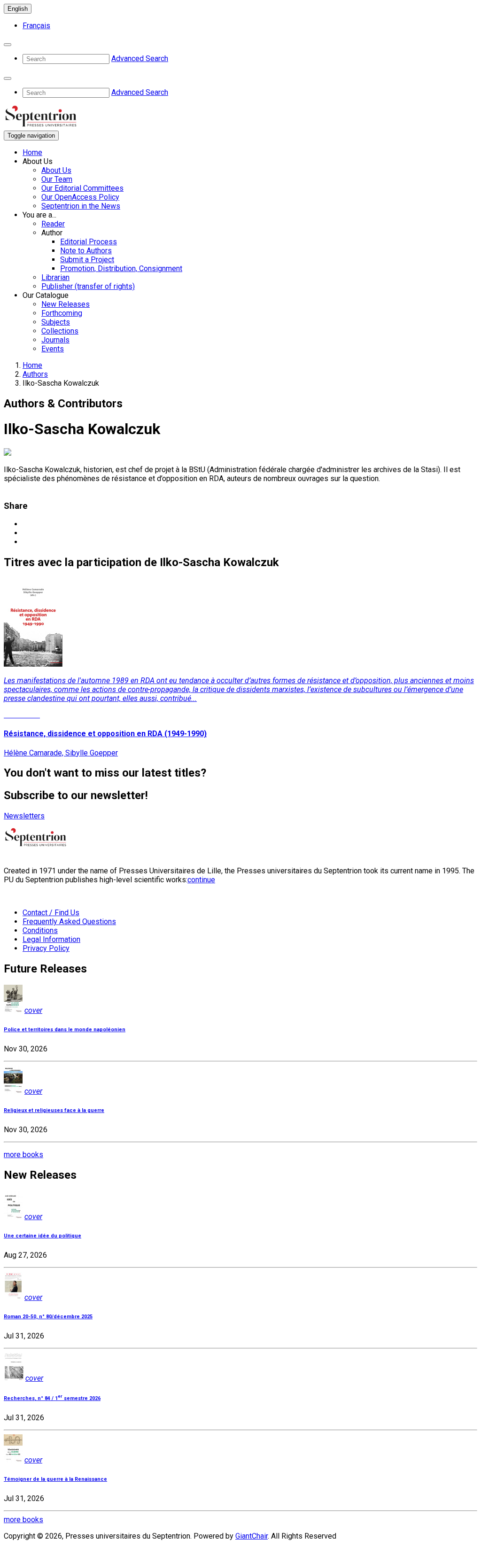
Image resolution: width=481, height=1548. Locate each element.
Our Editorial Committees (82, 188)
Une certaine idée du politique (42, 1236)
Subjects (55, 322)
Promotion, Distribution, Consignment (121, 268)
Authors (35, 374)
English (18, 8)
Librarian (55, 277)
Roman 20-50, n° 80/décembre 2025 (48, 1317)
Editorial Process (88, 241)
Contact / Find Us (51, 912)
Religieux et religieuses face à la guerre (54, 1110)
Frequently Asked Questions (69, 921)
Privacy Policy (46, 948)
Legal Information (51, 939)
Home (32, 152)
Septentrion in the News (80, 206)
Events (52, 348)
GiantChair (251, 1536)
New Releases (65, 304)
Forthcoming (61, 313)
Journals (55, 339)
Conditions (40, 930)
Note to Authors (86, 250)
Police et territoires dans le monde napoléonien (64, 1030)
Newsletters (24, 815)
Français (36, 25)
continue (201, 879)
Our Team (56, 179)
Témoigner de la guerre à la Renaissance (55, 1479)
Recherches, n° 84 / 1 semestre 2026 (52, 1398)
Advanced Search (139, 58)
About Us (56, 170)
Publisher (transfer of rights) (88, 286)
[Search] (7, 44)
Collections (59, 331)
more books (23, 1154)
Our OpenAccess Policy (80, 197)
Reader (53, 223)
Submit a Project (87, 259)
